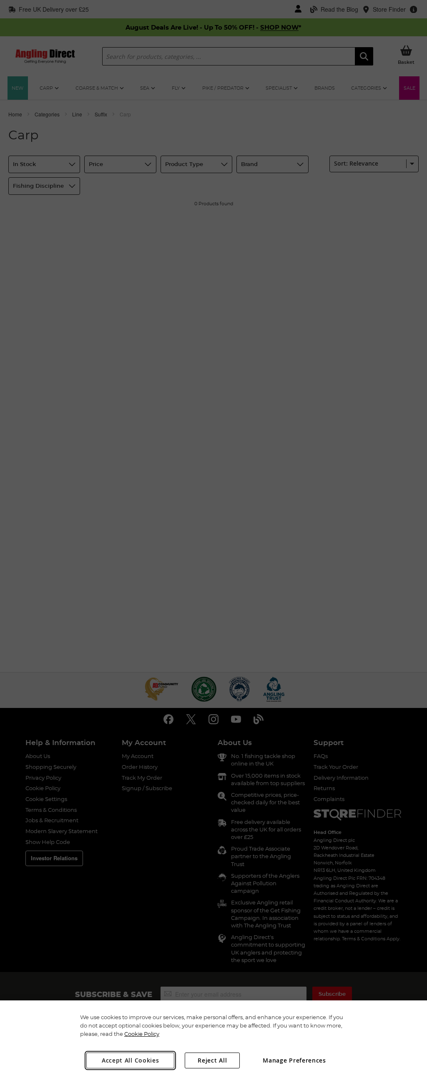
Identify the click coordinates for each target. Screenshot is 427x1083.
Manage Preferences (294, 1060)
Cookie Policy (141, 1033)
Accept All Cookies (130, 1060)
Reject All (212, 1060)
